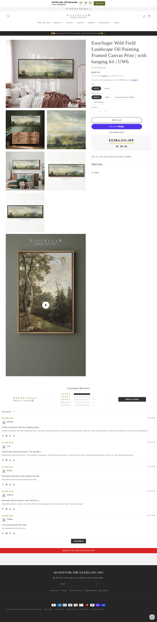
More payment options (116, 132)
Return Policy (97, 164)
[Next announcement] (106, 9)
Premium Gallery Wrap (124, 97)
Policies (64, 590)
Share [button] (96, 173)
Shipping (104, 76)
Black (107, 97)
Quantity (94, 107)
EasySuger (14, 609)
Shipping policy (84, 609)
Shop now (99, 3)
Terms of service (71, 609)
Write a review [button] (132, 399)
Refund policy (48, 609)
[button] (8, 16)
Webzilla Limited (36, 609)
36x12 (107, 88)
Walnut (96, 97)
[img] (7, 418)
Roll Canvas (99, 102)
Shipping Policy (91, 590)
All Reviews (54, 590)
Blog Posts (103, 590)
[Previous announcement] (50, 9)
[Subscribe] (96, 584)
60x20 (96, 88)
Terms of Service (76, 590)
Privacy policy (59, 609)
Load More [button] (78, 541)
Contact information (97, 609)
